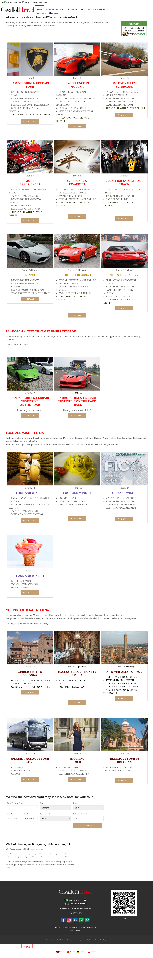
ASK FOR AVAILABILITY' (90, 826)
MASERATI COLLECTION (24, 205)
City (41, 803)
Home (39, 9)
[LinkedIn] (75, 920)
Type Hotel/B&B (46, 814)
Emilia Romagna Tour (96, 9)
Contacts (41, 13)
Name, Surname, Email (15, 803)
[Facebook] (63, 920)
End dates (27, 814)
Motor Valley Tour (54, 9)
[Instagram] (69, 920)
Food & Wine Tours (75, 9)
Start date (10, 814)
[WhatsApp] (81, 920)
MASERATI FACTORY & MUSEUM (76, 189)
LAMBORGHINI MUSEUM (24, 98)
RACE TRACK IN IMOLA (119, 199)
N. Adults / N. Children (81, 814)
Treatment (76, 803)
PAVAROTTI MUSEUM (70, 196)
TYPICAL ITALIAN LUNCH (25, 101)
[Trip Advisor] (87, 920)
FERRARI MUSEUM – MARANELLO (30, 105)
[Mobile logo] (16, 948)
